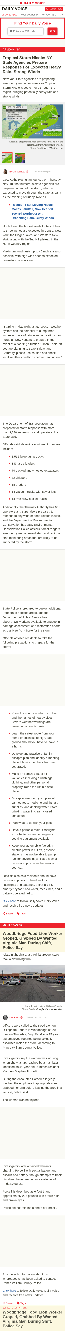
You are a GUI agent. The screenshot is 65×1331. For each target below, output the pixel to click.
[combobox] (26, 31)
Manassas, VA (13, 925)
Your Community (29, 15)
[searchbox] (27, 31)
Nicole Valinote (17, 171)
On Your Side (49, 15)
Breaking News (9, 15)
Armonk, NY (11, 49)
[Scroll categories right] (62, 14)
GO (52, 31)
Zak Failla (14, 1017)
